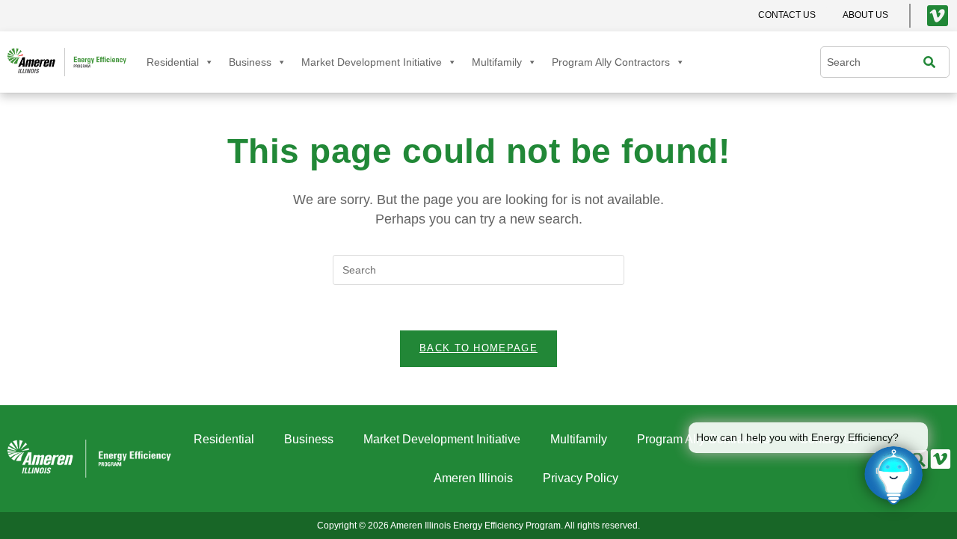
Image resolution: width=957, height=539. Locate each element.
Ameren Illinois (473, 478)
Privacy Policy (580, 478)
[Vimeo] (938, 16)
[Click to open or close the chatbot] (893, 475)
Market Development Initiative (371, 62)
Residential (173, 62)
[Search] (933, 62)
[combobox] (875, 62)
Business (250, 62)
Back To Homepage (478, 348)
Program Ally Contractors (611, 62)
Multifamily (497, 62)
